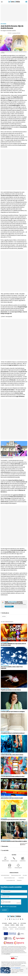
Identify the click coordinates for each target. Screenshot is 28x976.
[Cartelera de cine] (22, 859)
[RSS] (23, 919)
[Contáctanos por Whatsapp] (16, 919)
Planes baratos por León (16, 875)
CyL (18, 923)
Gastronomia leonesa (5, 875)
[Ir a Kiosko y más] (18, 919)
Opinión (17, 925)
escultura (4, 616)
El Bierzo (10, 923)
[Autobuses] (9, 866)
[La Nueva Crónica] (14, 917)
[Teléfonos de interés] (5, 859)
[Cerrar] (26, 968)
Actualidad (4, 923)
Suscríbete (4, 910)
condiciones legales (13, 906)
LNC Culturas (3, 23)
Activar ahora (8, 606)
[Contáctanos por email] (20, 919)
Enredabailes (21, 877)
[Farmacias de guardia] (18, 866)
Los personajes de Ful (10, 880)
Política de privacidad (13, 927)
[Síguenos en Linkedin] (14, 919)
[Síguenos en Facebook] (5, 919)
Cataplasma (19, 880)
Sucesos (14, 923)
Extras (21, 925)
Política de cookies (21, 927)
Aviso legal (5, 927)
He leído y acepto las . (9, 906)
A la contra (25, 875)
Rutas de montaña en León (9, 877)
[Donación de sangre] (14, 859)
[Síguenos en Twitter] (7, 919)
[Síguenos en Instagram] (12, 919)
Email (2, 894)
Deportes (12, 925)
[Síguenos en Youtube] (10, 919)
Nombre (2, 889)
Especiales (7, 925)
